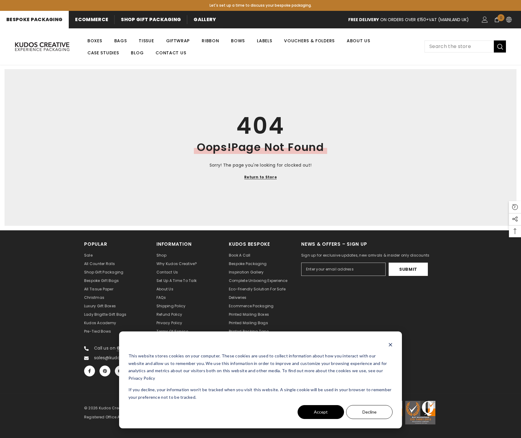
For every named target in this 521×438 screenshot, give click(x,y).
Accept (321, 411)
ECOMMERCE (91, 19)
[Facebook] (89, 371)
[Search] (465, 46)
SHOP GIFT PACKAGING (151, 19)
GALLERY (205, 19)
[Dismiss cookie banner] (390, 344)
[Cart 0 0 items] (497, 20)
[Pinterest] (104, 371)
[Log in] (485, 20)
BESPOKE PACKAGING (34, 19)
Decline (369, 411)
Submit (408, 269)
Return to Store (260, 177)
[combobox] (459, 46)
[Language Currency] (509, 20)
